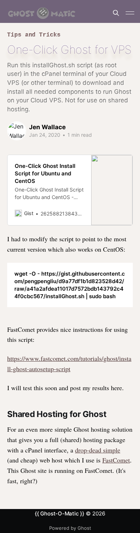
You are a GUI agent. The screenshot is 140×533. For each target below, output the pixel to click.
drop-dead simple (97, 450)
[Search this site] (116, 13)
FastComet (116, 460)
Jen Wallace (47, 127)
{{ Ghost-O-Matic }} (59, 513)
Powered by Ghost (70, 528)
